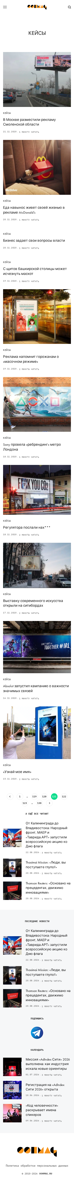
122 (64, 796)
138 (39, 803)
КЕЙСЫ (7, 113)
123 (25, 803)
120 (44, 796)
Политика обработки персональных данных (37, 1165)
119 (34, 796)
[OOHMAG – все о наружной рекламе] (37, 7)
